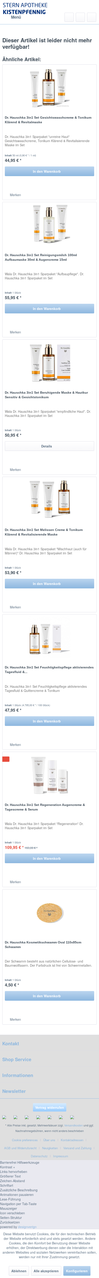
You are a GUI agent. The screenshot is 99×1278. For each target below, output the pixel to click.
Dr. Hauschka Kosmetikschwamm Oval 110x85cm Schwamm (43, 944)
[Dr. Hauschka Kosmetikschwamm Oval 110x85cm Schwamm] (49, 912)
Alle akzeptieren (46, 1271)
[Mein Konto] (80, 17)
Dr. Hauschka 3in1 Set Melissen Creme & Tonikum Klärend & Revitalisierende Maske (44, 532)
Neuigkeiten (50, 1148)
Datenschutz (39, 1156)
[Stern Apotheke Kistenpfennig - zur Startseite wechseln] (26, 9)
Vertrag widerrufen (49, 1107)
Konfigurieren (77, 1271)
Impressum (60, 1156)
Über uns (49, 1140)
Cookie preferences (25, 1140)
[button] (49, 1167)
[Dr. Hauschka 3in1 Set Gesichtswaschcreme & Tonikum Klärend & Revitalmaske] (49, 87)
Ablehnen (18, 1271)
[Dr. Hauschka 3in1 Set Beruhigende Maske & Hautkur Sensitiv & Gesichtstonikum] (49, 362)
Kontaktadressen (72, 1140)
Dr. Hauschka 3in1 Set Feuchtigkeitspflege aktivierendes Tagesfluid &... (49, 669)
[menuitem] (11, 17)
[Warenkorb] (91, 17)
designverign (27, 1226)
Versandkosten (73, 1125)
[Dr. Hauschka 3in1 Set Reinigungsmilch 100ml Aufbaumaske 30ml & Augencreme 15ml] (49, 225)
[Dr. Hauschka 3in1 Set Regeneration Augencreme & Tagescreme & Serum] (49, 775)
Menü (16, 17)
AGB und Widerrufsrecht (20, 1148)
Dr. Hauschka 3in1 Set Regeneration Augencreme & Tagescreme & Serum (45, 807)
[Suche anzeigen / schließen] (69, 17)
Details (46, 446)
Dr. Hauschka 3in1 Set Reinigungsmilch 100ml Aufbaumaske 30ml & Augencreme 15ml (41, 257)
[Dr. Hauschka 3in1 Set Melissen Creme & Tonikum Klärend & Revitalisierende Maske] (49, 500)
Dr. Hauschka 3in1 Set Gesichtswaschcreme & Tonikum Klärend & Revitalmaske (48, 120)
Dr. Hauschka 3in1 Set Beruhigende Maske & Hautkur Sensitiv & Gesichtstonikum (46, 395)
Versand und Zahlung (77, 1148)
